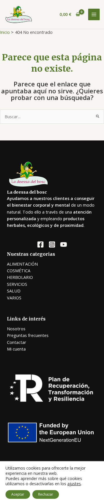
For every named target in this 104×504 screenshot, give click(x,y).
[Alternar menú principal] (94, 14)
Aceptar (17, 494)
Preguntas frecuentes (28, 335)
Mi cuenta (16, 349)
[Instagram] (52, 244)
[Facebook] (40, 244)
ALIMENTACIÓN (22, 264)
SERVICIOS (17, 284)
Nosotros (16, 328)
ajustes (74, 483)
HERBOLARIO (20, 277)
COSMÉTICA (18, 270)
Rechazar (45, 494)
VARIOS (14, 298)
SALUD (14, 291)
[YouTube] (63, 244)
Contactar (16, 342)
